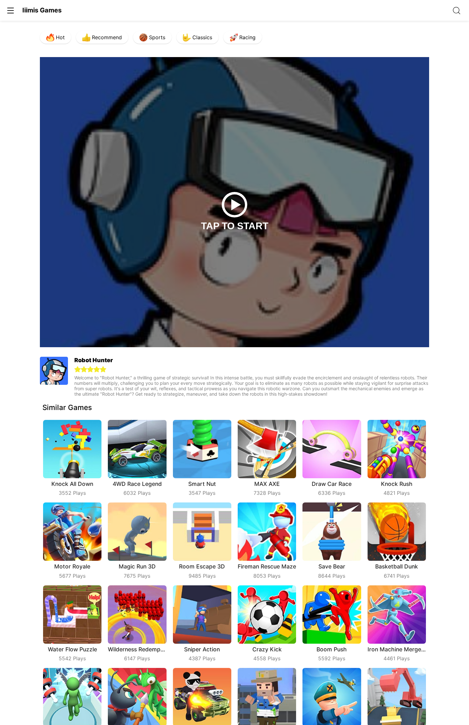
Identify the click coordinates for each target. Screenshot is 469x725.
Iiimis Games (42, 10)
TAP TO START (234, 226)
